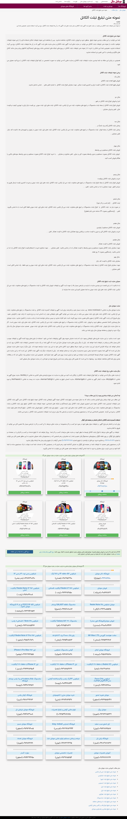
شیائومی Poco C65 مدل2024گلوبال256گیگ (102, 679)
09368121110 (102, 486)
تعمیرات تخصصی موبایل (63, 753)
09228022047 (109, 440)
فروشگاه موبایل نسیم (24, 724)
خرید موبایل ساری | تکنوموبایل (63, 695)
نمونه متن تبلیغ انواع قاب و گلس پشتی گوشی (102, 805)
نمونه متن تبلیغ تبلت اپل (108, 787)
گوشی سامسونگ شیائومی (63, 650)
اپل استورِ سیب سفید (102, 724)
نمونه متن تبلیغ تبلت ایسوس (107, 783)
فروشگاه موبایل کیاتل (102, 650)
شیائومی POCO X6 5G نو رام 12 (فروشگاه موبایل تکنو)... (25, 605)
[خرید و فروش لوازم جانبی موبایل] (114, 491)
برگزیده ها (67, 1)
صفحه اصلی (104, 1)
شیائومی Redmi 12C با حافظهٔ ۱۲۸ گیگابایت (102, 664)
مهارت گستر (25, 753)
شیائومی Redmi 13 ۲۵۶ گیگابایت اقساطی (63, 588)
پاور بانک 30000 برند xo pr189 (64, 635)
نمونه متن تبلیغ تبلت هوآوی (107, 794)
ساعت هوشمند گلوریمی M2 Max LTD (102, 635)
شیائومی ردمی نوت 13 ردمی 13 (25, 573)
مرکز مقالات (114, 10)
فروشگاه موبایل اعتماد (25, 738)
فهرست (75, 1)
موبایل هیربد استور (102, 695)
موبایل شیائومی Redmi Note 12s (102, 604)
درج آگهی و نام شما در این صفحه (20, 552)
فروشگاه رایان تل (102, 738)
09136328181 (68, 440)
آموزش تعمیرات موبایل (102, 753)
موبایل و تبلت (107, 6)
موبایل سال (123, 10)
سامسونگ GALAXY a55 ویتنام (63, 604)
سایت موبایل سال (65, 817)
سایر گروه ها (88, 6)
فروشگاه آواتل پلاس (25, 695)
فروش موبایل (102, 588)
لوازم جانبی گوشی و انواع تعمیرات (63, 709)
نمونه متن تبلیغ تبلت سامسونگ (106, 798)
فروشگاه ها (122, 6)
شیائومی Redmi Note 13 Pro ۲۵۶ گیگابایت (25, 635)
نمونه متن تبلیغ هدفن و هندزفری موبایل (104, 809)
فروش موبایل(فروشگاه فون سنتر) (102, 621)
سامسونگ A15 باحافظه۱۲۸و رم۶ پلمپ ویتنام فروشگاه (25, 679)
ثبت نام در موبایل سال (86, 1)
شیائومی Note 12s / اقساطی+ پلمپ (25, 621)
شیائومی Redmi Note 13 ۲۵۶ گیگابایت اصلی (24, 589)
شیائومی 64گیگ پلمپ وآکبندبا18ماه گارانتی (63, 678)
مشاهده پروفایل (102, 494)
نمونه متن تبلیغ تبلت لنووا (108, 779)
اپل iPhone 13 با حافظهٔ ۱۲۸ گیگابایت (63, 664)
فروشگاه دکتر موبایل (102, 573)
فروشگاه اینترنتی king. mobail (63, 724)
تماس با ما (59, 1)
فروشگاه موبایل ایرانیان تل (25, 709)
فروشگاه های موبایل (67, 6)
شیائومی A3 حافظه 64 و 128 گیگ (63, 573)
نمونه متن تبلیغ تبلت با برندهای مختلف (104, 801)
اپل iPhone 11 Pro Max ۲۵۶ (25, 650)
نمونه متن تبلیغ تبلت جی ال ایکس (105, 772)
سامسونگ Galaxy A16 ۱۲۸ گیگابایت (63, 621)
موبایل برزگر (102, 709)
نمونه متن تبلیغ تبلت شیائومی (107, 775)
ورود (96, 1)
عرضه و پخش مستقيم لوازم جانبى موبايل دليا (63, 738)
